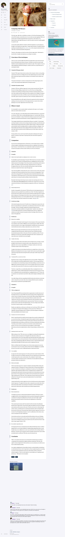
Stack (13, 534)
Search (50, 3)
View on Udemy (56, 54)
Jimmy (18, 534)
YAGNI (12, 210)
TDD (13, 456)
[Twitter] (3, 12)
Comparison (52, 21)
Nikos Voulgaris (4, 9)
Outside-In (54, 25)
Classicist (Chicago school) (56, 14)
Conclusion (52, 27)
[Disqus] (28, 486)
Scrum (50, 63)
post (12, 184)
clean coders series (27, 47)
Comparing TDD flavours (18, 28)
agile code (36, 198)
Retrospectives (60, 65)
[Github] (1, 12)
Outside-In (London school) (57, 16)
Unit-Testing (56, 63)
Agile (50, 61)
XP (60, 63)
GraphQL (54, 65)
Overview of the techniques (55, 12)
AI (49, 65)
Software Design (56, 61)
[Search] (62, 4)
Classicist (53, 22)
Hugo (13, 533)
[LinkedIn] (5, 12)
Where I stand (52, 18)
